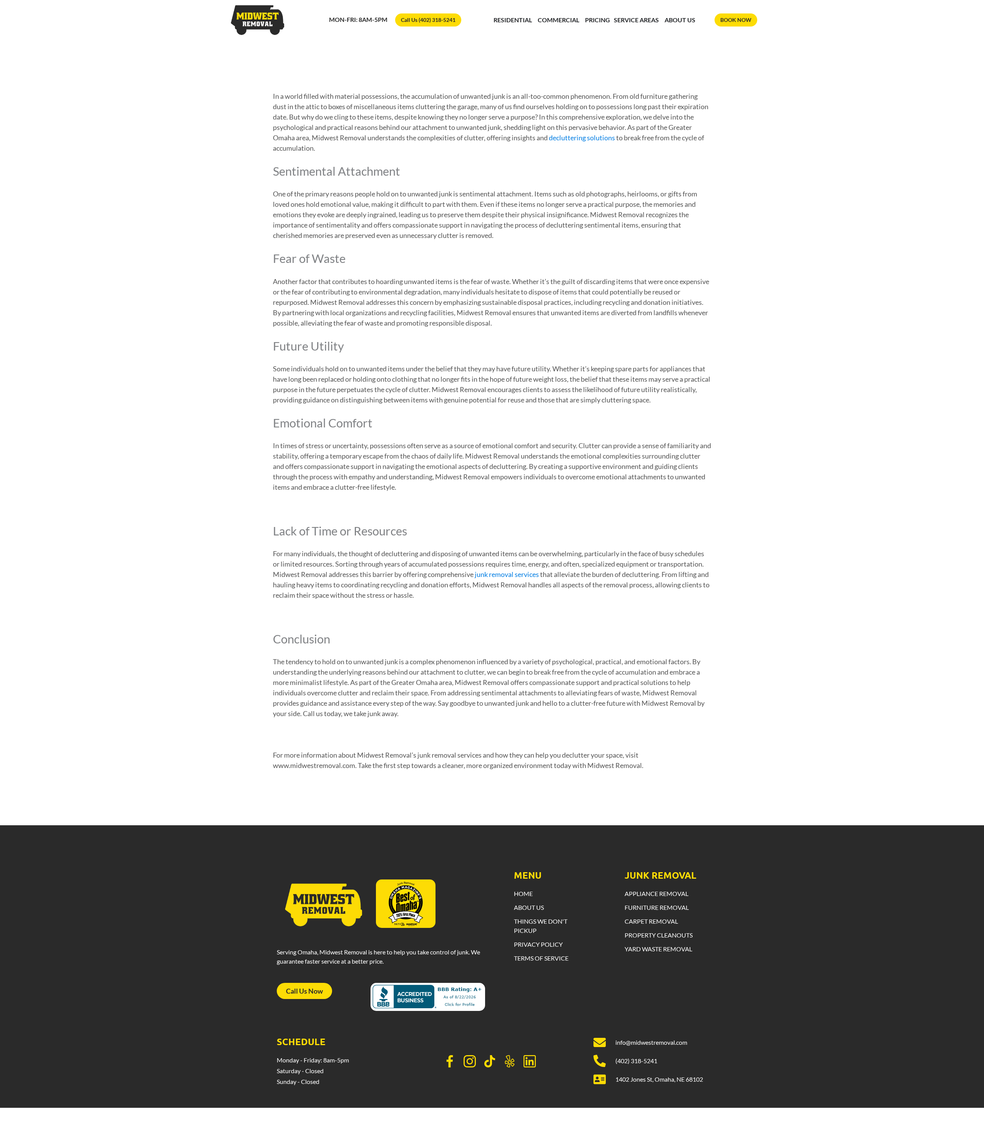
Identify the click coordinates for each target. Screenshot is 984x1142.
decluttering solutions (582, 137)
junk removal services (507, 574)
